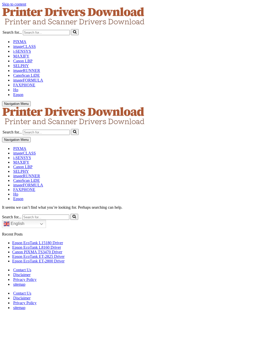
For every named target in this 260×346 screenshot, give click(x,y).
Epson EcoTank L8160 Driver (36, 247)
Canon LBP (22, 61)
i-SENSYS (22, 51)
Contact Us (22, 270)
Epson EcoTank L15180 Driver (37, 243)
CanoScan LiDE (26, 75)
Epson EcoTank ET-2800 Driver (38, 261)
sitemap (19, 284)
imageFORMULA (28, 80)
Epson (18, 94)
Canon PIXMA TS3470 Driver (37, 252)
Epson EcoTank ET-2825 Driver (38, 256)
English (17, 223)
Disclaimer (21, 275)
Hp (15, 90)
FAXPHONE (24, 85)
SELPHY (21, 66)
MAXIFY (21, 56)
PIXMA (19, 42)
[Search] (75, 32)
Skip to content (14, 4)
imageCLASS (24, 46)
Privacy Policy (25, 279)
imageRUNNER (26, 70)
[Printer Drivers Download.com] (130, 17)
